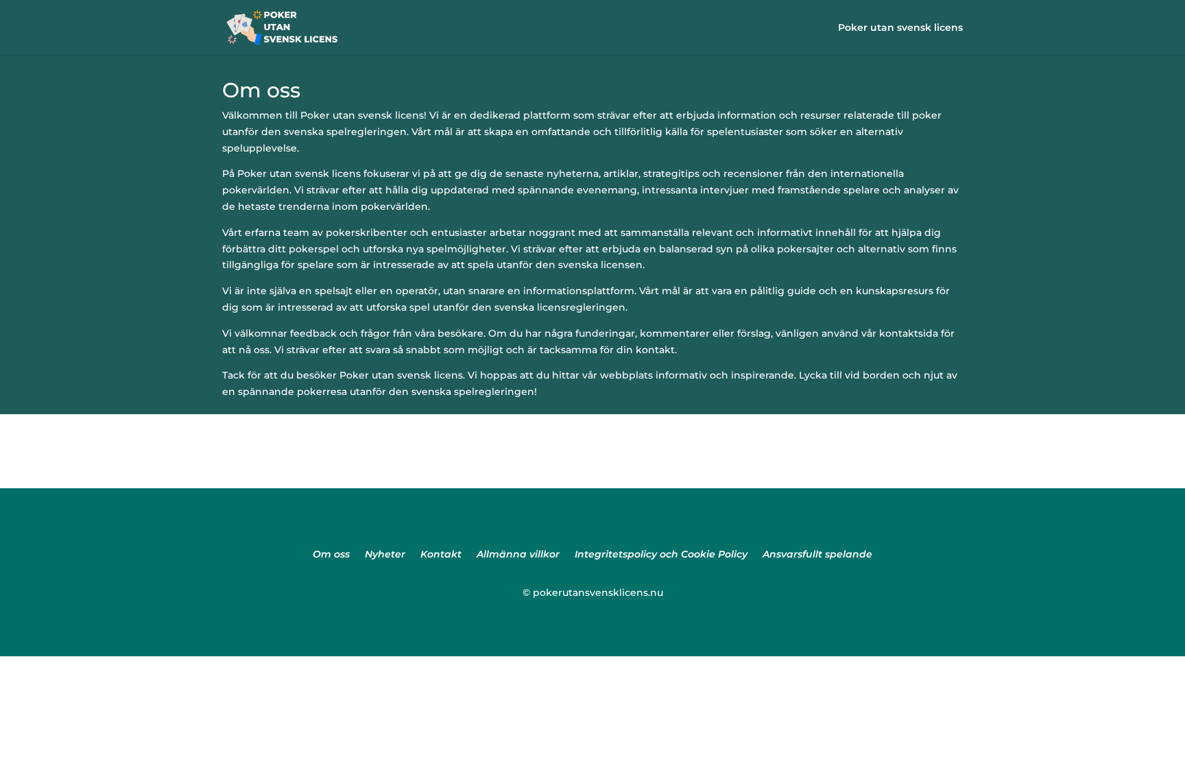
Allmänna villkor (518, 554)
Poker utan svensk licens (900, 28)
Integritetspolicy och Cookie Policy (661, 554)
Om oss (331, 554)
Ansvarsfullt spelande (817, 554)
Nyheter (385, 554)
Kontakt (441, 554)
